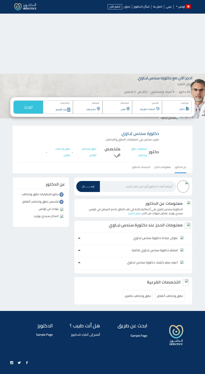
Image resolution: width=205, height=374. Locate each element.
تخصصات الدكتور (141, 167)
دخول (127, 7)
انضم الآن (115, 6)
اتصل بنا (157, 7)
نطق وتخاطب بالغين (138, 296)
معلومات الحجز (162, 167)
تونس (42, 208)
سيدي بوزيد (42, 216)
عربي (169, 7)
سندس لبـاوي (140, 133)
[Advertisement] (102, 44)
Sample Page (139, 336)
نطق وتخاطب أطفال (170, 296)
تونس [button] (182, 6)
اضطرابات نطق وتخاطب (37, 194)
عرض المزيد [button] (134, 213)
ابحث (28, 107)
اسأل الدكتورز (142, 7)
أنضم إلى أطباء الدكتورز (85, 335)
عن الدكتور (180, 167)
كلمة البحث (65, 103)
